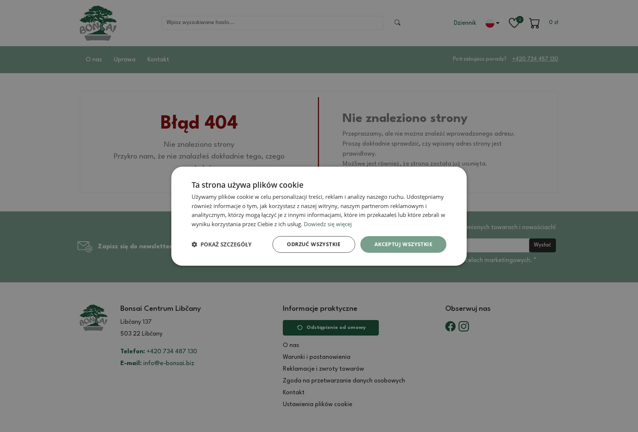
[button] (221, 244)
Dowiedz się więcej (328, 224)
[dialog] (319, 215)
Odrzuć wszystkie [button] (313, 244)
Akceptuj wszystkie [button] (403, 244)
